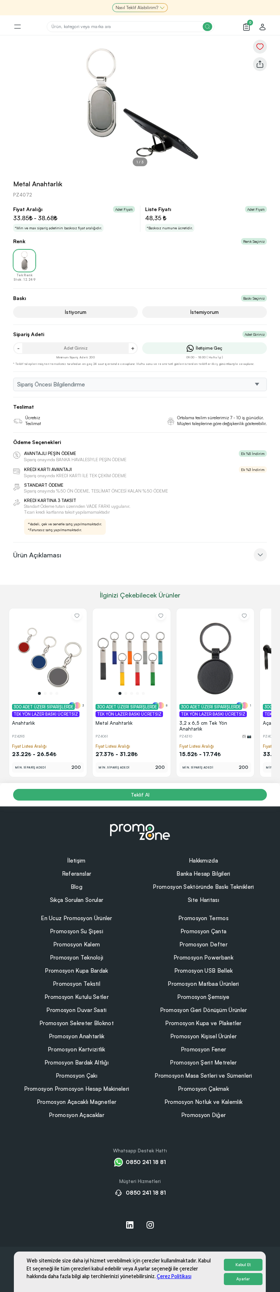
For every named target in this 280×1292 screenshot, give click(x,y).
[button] (39, 693)
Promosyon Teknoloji (77, 957)
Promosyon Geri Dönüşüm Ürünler (203, 1010)
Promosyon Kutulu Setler (76, 996)
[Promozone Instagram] (150, 1225)
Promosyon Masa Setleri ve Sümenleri (203, 1075)
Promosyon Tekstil (76, 983)
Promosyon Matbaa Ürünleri (203, 983)
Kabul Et (243, 1264)
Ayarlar (243, 1279)
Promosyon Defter (203, 944)
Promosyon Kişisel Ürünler (203, 1036)
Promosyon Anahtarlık (77, 1036)
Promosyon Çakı (76, 1075)
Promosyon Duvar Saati (76, 1010)
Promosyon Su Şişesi (76, 931)
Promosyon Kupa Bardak (76, 970)
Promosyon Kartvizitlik (76, 1049)
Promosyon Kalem (76, 944)
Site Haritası (203, 899)
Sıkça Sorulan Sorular (76, 899)
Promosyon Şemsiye (203, 996)
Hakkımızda (203, 860)
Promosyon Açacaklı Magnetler (76, 1101)
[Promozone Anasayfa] (140, 830)
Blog (76, 886)
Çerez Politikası (174, 1276)
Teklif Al (140, 794)
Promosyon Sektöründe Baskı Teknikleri (203, 886)
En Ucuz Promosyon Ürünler (76, 918)
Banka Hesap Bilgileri (203, 873)
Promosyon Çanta (203, 931)
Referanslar (76, 873)
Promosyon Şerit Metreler (203, 1062)
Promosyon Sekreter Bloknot (76, 1023)
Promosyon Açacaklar (76, 1115)
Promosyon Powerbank (203, 957)
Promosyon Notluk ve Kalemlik (203, 1101)
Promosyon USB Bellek (203, 970)
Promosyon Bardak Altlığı (76, 1062)
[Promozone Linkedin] (129, 1225)
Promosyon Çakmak (203, 1088)
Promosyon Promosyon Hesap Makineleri (76, 1088)
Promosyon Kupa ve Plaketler (203, 1023)
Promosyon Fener (203, 1049)
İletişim (76, 860)
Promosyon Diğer (203, 1115)
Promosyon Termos (203, 918)
